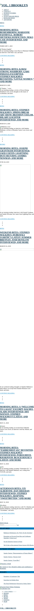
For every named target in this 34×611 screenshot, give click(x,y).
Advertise (8, 19)
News (6, 598)
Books (2, 144)
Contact (7, 11)
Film (5, 601)
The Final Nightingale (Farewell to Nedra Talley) (17, 583)
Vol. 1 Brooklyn (8, 608)
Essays (6, 14)
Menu (2, 23)
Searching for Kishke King (11, 580)
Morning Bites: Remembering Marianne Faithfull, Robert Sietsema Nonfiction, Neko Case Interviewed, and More (16, 36)
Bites (2, 26)
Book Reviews (9, 18)
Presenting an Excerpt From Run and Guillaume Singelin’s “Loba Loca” (17, 537)
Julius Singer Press (11, 16)
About (6, 10)
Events (6, 600)
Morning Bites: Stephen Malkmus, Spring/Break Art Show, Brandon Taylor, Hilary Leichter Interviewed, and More (17, 115)
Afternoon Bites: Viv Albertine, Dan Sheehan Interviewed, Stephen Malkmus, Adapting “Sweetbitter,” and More (15, 493)
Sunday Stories (10, 13)
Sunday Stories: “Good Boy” (12, 560)
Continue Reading (7, 55)
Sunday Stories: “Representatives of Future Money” (18, 553)
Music (6, 596)
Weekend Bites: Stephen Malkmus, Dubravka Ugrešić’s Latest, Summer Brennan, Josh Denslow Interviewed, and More (15, 237)
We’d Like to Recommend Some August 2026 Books (19, 545)
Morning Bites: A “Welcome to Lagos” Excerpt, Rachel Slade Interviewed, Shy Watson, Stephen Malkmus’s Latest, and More (17, 412)
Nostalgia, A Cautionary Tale (12, 576)
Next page (4, 523)
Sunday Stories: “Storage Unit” (12, 557)
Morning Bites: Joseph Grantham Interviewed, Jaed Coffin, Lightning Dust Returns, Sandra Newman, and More (15, 153)
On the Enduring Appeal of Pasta (13, 541)
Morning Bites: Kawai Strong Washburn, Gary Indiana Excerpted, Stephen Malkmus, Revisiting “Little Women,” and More (17, 75)
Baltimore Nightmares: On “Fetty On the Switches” (18, 533)
